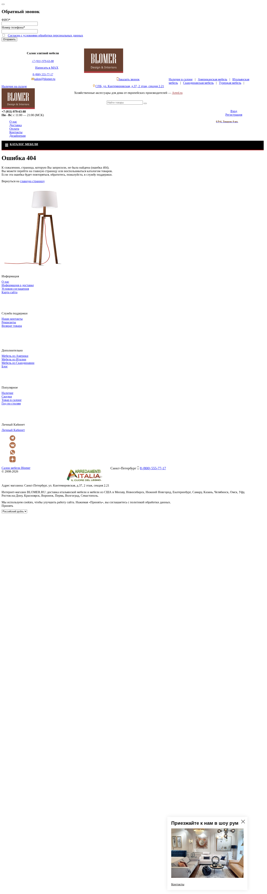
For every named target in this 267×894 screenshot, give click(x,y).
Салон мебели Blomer (16, 468)
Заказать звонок (129, 79)
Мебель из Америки (15, 356)
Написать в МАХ (46, 67)
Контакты (15, 132)
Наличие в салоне (181, 79)
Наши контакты (12, 318)
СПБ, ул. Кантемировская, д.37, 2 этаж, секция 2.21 (129, 86)
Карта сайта (9, 292)
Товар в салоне (12, 400)
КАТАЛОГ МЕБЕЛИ (24, 144)
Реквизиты (9, 322)
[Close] (3, 4)
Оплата (14, 128)
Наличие (7, 393)
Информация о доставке (18, 285)
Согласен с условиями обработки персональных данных (45, 35)
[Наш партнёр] (84, 482)
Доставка (15, 125)
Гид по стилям (11, 403)
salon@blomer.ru (44, 79)
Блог (5, 366)
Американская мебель (212, 79)
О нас (13, 121)
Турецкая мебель (230, 83)
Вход (233, 111)
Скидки (7, 396)
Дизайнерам (17, 135)
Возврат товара (12, 325)
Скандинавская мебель (198, 83)
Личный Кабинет (13, 430)
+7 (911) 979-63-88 (43, 61)
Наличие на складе (14, 86)
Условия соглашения (15, 288)
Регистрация (233, 114)
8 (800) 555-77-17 (43, 74)
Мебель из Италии (14, 359)
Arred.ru (177, 92)
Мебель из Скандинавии (18, 363)
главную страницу (32, 181)
